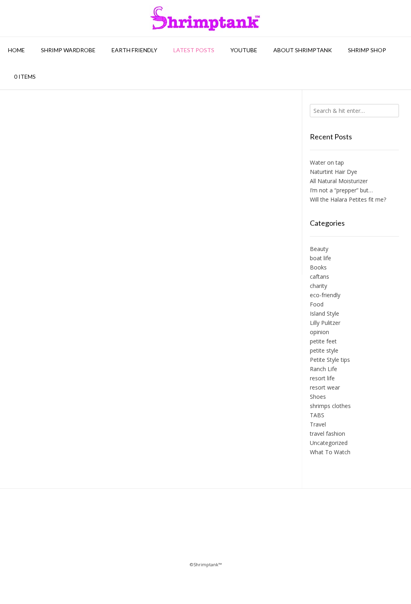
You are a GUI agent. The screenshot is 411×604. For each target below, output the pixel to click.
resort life (322, 378)
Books (318, 267)
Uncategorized (329, 443)
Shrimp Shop (367, 50)
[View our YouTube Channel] (217, 533)
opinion (319, 332)
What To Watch (330, 452)
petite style (324, 350)
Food (317, 304)
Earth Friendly (134, 50)
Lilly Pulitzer (325, 322)
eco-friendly (325, 295)
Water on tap (327, 162)
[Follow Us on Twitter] (193, 533)
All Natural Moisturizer (339, 181)
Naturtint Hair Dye (333, 171)
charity (318, 286)
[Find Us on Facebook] (170, 533)
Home (16, 50)
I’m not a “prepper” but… (341, 190)
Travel (318, 424)
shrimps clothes (330, 406)
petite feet (323, 341)
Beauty (319, 249)
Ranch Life (323, 369)
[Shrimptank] (205, 18)
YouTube (243, 50)
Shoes (318, 396)
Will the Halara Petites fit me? (348, 199)
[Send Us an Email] (146, 533)
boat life (320, 258)
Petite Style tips (330, 359)
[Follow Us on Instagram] (241, 533)
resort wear (325, 387)
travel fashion (327, 433)
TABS (317, 415)
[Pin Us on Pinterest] (264, 533)
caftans (319, 276)
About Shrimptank (302, 50)
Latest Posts (193, 50)
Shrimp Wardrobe (68, 50)
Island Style (324, 313)
